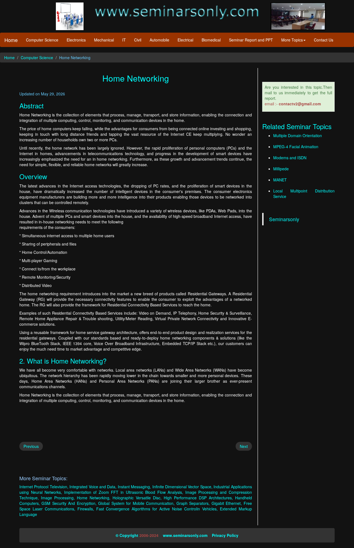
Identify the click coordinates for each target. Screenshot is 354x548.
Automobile (159, 40)
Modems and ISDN (289, 157)
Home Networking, (93, 497)
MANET (280, 179)
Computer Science (42, 40)
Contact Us (323, 40)
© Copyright (127, 535)
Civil (137, 40)
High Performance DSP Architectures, (198, 497)
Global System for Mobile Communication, (136, 503)
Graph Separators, (193, 503)
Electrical (185, 40)
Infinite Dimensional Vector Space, (182, 486)
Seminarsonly (284, 219)
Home (11, 39)
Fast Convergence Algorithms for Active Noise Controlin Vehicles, (157, 509)
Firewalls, (85, 509)
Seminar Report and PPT (251, 40)
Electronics (76, 40)
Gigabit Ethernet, (227, 503)
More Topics (292, 40)
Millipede (281, 168)
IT (124, 40)
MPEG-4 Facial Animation (295, 146)
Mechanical (104, 40)
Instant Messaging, (134, 486)
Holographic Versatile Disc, (137, 497)
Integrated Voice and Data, (92, 486)
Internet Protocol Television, (43, 486)
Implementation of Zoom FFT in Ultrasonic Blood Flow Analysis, (123, 492)
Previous (31, 446)
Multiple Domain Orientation (297, 135)
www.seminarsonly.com (185, 535)
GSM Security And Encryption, (68, 503)
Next (244, 446)
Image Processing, (58, 497)
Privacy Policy (225, 535)
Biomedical (211, 40)
